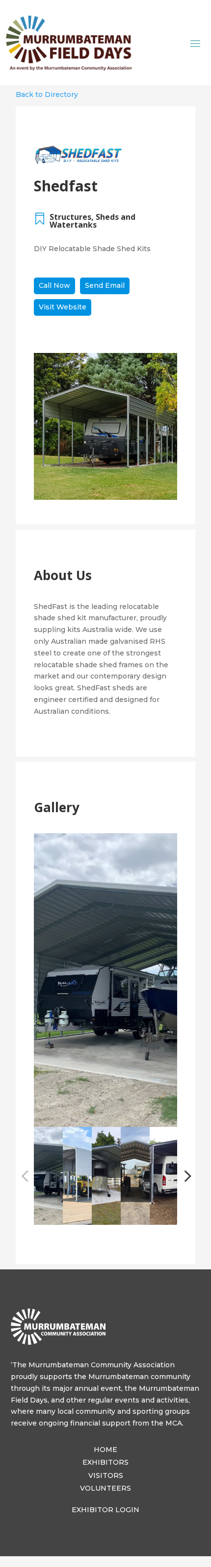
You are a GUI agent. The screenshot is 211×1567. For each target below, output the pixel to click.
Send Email (105, 285)
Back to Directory (47, 94)
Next (184, 1176)
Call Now (54, 285)
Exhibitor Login (105, 1509)
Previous (26, 1176)
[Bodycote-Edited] (105, 980)
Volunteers (105, 1488)
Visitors (105, 1475)
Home (105, 1449)
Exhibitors (105, 1462)
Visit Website (62, 307)
